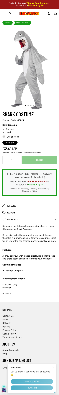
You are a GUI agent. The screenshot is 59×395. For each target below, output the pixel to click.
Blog (4, 353)
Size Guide (11, 205)
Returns (6, 326)
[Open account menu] (48, 13)
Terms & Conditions (11, 337)
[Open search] (10, 13)
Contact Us (7, 316)
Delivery (11, 212)
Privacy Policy (9, 330)
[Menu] (3, 13)
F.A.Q (5, 319)
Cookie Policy (9, 333)
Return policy (13, 219)
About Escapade (10, 350)
